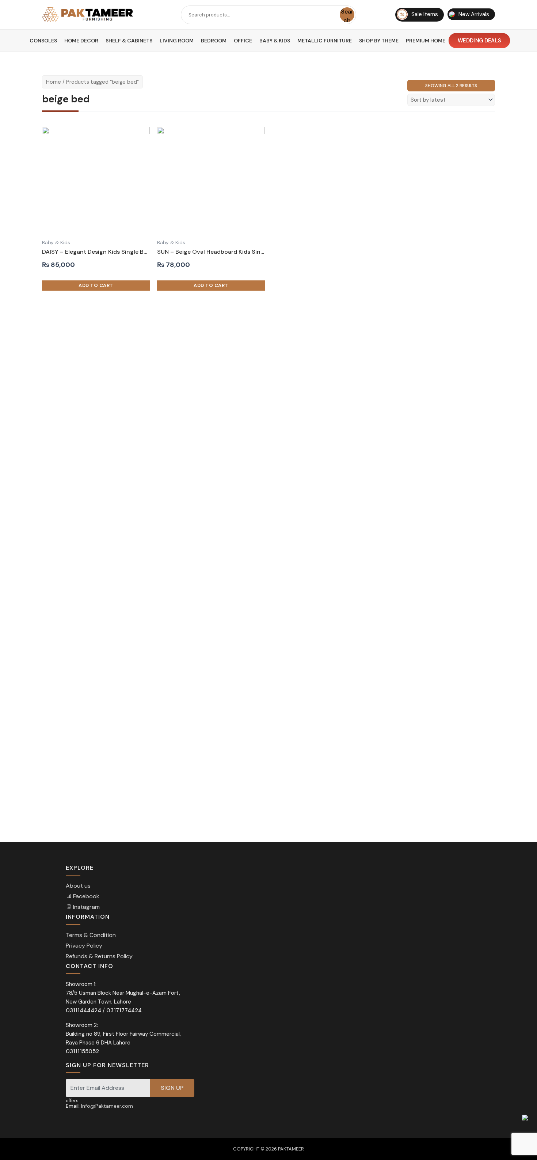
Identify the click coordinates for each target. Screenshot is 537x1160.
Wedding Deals (479, 40)
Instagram (86, 907)
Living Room (177, 40)
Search (347, 15)
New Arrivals (473, 14)
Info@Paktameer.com (107, 1106)
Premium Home (425, 40)
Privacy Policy (84, 945)
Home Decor (81, 40)
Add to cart (96, 285)
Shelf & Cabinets (129, 40)
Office (243, 40)
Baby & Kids (274, 40)
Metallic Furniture (324, 40)
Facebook (85, 896)
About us (78, 885)
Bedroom (213, 40)
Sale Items (424, 14)
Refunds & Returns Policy (99, 956)
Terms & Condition (91, 935)
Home (53, 82)
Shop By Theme (379, 40)
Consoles (43, 40)
